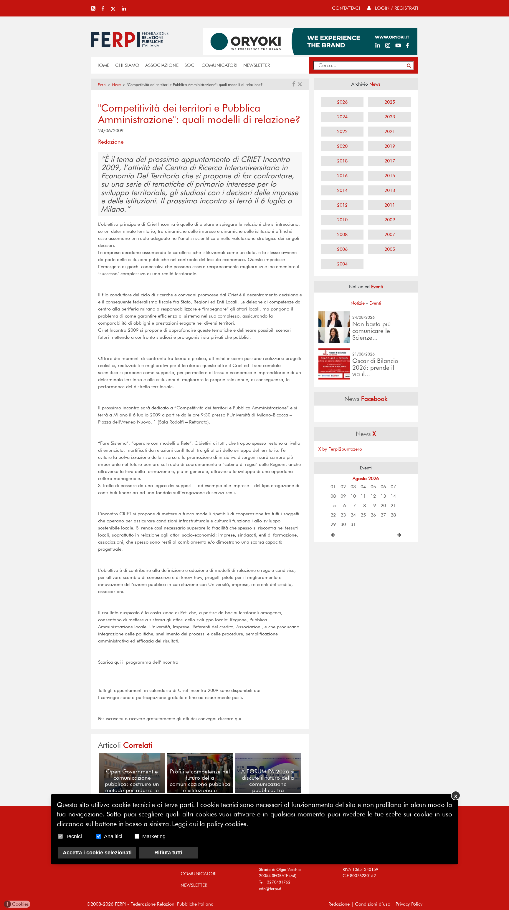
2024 (342, 116)
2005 (389, 249)
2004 (342, 264)
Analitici (113, 836)
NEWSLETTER (256, 65)
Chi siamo (127, 65)
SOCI (190, 65)
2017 (389, 161)
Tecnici (74, 836)
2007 (389, 234)
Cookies (17, 904)
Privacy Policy (409, 904)
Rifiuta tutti (168, 853)
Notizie (358, 303)
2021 (389, 131)
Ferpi (102, 84)
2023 (389, 116)
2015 (389, 175)
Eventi (375, 303)
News (116, 84)
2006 (342, 249)
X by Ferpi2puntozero (340, 449)
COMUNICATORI (219, 65)
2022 (342, 131)
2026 (342, 102)
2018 (342, 161)
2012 (342, 205)
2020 (342, 146)
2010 (342, 219)
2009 (389, 219)
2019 (389, 146)
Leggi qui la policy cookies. (210, 824)
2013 (389, 190)
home (102, 65)
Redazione (339, 904)
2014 (342, 190)
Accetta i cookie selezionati (97, 853)
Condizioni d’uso (372, 904)
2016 (342, 175)
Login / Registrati (396, 8)
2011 (389, 205)
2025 (389, 102)
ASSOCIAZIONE (162, 65)
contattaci (346, 8)
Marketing (154, 836)
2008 (342, 234)
